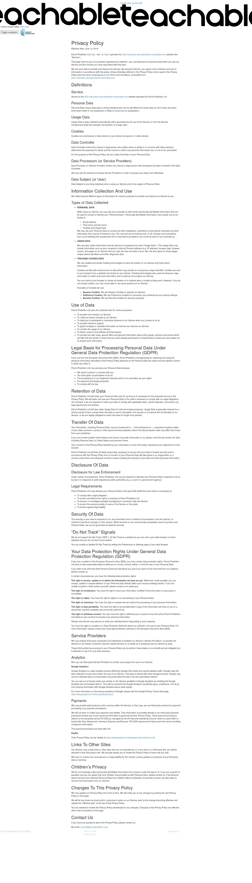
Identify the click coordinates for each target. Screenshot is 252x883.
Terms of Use (90, 831)
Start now (24, 26)
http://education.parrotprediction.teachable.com (144, 54)
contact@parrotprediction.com (94, 826)
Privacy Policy (90, 834)
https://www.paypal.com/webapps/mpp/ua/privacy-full (130, 737)
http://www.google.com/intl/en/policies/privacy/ (92, 694)
